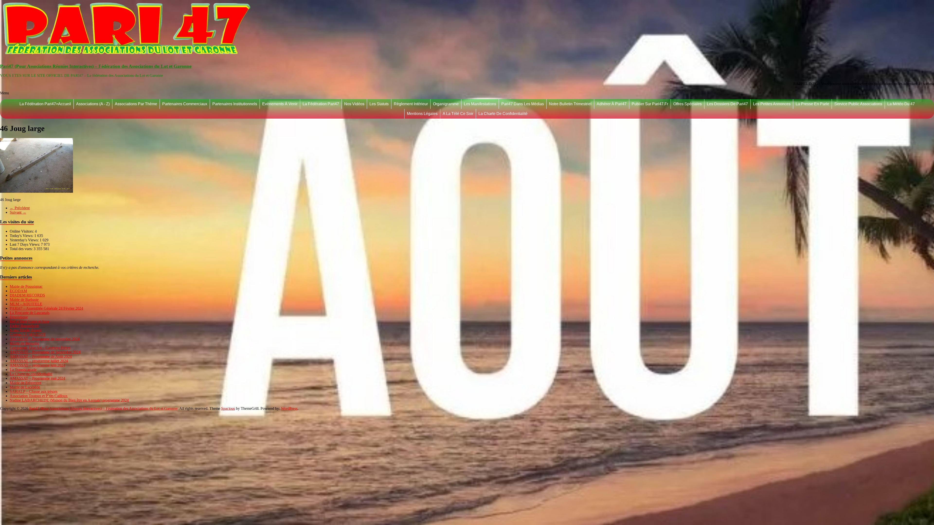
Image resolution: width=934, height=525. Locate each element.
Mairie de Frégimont (25, 383)
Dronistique (19, 317)
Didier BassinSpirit (24, 326)
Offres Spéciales (687, 104)
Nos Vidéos (354, 104)
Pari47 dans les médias (522, 104)
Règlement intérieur (411, 104)
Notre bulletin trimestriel (570, 104)
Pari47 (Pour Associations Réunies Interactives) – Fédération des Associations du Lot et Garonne (95, 66)
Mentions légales (422, 114)
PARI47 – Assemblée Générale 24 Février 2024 (46, 308)
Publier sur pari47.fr (650, 104)
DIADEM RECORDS (27, 295)
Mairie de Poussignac (26, 286)
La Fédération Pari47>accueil (45, 104)
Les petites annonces (771, 104)
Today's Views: (22, 236)
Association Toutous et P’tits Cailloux (39, 396)
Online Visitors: (22, 231)
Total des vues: (22, 249)
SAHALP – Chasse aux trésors (33, 391)
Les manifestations (480, 104)
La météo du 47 (901, 104)
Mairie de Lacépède (25, 387)
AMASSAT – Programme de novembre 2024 (45, 339)
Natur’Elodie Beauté (26, 330)
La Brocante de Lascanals (29, 313)
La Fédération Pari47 (321, 104)
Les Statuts (379, 104)
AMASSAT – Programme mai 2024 (37, 378)
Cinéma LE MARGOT (28, 334)
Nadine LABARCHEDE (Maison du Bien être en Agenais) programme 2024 (69, 400)
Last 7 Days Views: (25, 244)
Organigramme (446, 104)
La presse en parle (812, 104)
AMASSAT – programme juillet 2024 (39, 361)
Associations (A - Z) (93, 104)
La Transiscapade (23, 370)
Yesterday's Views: (25, 240)
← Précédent (20, 208)
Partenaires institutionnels (234, 104)
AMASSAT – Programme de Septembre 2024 (45, 352)
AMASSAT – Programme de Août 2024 (41, 356)
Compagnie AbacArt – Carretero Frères (40, 348)
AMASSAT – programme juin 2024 (37, 365)
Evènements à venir (279, 104)
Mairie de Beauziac (24, 343)
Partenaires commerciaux (184, 104)
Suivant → (18, 212)
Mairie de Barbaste (24, 300)
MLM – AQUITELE (26, 304)
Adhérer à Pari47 (612, 104)
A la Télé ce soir (458, 114)
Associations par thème (136, 104)
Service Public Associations (858, 104)
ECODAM (18, 291)
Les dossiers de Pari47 (727, 104)
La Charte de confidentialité (503, 114)
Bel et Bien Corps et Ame (29, 321)
